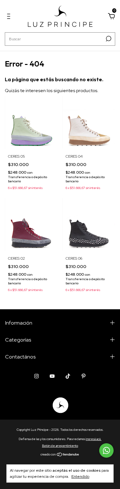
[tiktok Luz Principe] (67, 376)
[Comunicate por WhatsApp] (106, 450)
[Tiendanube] (60, 455)
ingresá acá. (93, 439)
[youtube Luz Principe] (52, 376)
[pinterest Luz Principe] (83, 376)
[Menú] (10, 17)
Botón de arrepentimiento (60, 446)
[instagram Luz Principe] (36, 376)
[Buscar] (108, 39)
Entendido (80, 476)
